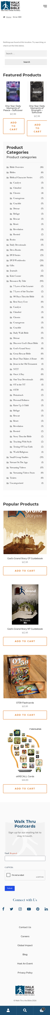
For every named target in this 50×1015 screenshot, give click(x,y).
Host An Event (25, 963)
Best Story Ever (20, 302)
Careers (25, 936)
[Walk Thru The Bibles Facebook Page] (3, 909)
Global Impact (25, 945)
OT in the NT (19, 385)
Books (13, 240)
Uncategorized (16, 483)
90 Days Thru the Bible (23, 297)
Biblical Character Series (21, 178)
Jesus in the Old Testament (25, 364)
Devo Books (15, 250)
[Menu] (45, 6)
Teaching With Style (22, 442)
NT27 (16, 369)
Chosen (16, 193)
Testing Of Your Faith (23, 447)
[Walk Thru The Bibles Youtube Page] (29, 909)
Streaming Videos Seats (24, 473)
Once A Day (18, 374)
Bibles (12, 172)
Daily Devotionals (18, 245)
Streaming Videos (18, 468)
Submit (9, 888)
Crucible (17, 204)
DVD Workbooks (17, 261)
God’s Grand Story (22, 349)
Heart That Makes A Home (25, 359)
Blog (25, 954)
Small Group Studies (19, 457)
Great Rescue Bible (22, 354)
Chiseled (17, 188)
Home (8, 17)
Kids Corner (15, 276)
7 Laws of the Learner (23, 286)
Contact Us (25, 927)
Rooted (16, 235)
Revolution (18, 229)
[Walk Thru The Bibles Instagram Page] (20, 909)
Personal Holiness (21, 400)
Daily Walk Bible (21, 333)
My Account (8, 1010)
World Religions (20, 452)
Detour (16, 209)
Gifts (12, 266)
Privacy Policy (25, 972)
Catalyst (17, 183)
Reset (15, 224)
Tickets (13, 478)
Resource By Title (18, 281)
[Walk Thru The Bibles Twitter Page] (11, 909)
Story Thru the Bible (22, 437)
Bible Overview (17, 167)
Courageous (18, 198)
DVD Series (15, 255)
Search (25, 1010)
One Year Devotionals (23, 380)
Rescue (16, 219)
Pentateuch (18, 395)
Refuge (16, 214)
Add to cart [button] (14, 126)
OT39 (16, 390)
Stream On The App (19, 462)
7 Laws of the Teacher (23, 292)
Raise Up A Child (21, 405)
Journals (13, 271)
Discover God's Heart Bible (25, 343)
